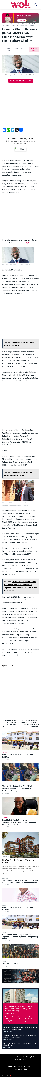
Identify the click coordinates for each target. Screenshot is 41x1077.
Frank (15, 1076)
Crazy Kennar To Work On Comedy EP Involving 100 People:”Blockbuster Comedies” (30, 723)
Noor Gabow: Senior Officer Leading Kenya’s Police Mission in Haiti (20, 1044)
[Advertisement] (20, 106)
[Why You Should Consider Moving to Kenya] (20, 845)
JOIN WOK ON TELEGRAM (22, 81)
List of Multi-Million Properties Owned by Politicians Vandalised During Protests (20, 1028)
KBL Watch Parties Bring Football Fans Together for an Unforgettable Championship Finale (20, 936)
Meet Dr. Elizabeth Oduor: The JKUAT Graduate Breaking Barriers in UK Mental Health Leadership (19, 788)
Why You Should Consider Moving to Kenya (18, 861)
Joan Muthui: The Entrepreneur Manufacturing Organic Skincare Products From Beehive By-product (19, 822)
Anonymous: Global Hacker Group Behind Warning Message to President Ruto (20, 1036)
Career (4, 905)
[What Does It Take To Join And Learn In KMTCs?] (20, 922)
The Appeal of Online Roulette (14, 963)
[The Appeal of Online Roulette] (20, 976)
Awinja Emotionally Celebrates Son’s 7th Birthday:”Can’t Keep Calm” (9, 723)
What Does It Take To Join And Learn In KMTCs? (18, 908)
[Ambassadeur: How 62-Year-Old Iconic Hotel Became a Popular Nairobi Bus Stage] (20, 996)
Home (4, 24)
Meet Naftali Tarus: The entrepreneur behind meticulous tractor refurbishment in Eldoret (20, 881)
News (4, 932)
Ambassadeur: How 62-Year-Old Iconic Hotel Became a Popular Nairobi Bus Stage (18, 1008)
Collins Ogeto (9, 1013)
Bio (9, 24)
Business (6, 856)
